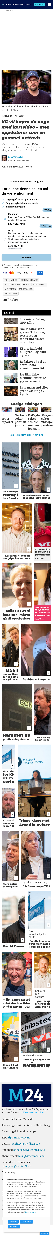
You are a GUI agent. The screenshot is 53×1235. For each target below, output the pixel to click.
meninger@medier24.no (25, 1143)
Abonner (39, 4)
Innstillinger (44, 1233)
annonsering (12, 284)
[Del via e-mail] (15, 300)
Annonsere (18, 4)
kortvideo (39, 284)
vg (6, 280)
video (14, 280)
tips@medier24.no (19, 1137)
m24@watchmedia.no (31, 1156)
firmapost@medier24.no (16, 1166)
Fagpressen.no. (30, 1212)
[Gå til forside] (3, 4)
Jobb (8, 4)
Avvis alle (13, 1222)
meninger (10, 289)
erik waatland (29, 280)
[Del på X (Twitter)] (10, 300)
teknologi (11, 293)
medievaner (26, 289)
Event (28, 4)
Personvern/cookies (33, 1112)
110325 (26, 284)
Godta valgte (26, 1222)
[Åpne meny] (49, 4)
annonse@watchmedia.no (29, 1149)
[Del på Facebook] (5, 300)
